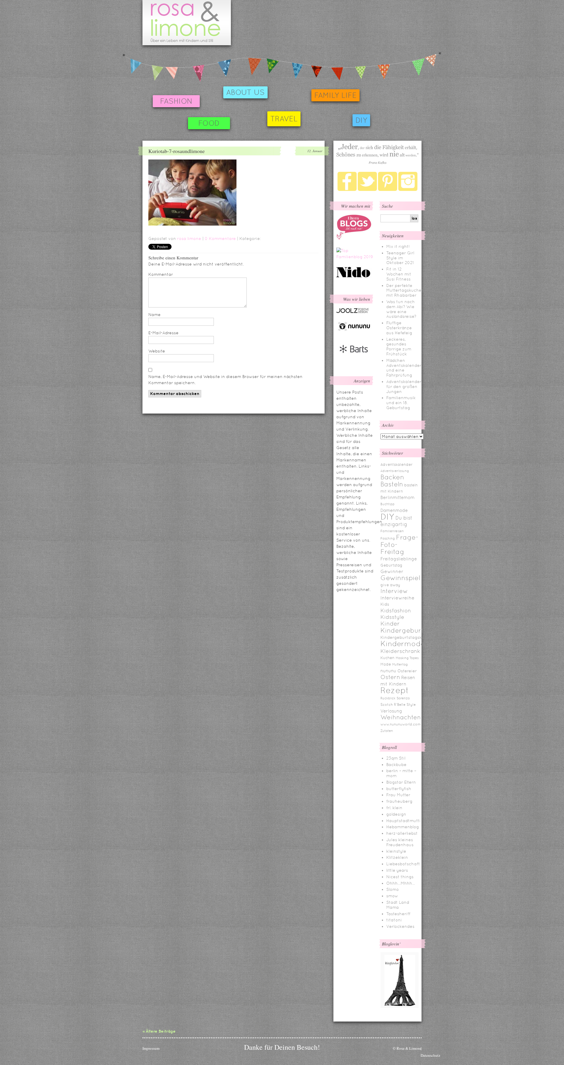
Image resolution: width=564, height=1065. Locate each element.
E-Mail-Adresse (163, 332)
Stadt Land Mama (397, 905)
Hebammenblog (402, 826)
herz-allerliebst (402, 833)
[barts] (354, 358)
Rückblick (387, 698)
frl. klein (394, 807)
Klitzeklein (397, 857)
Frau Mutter (398, 794)
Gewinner (391, 571)
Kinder (390, 623)
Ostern (390, 677)
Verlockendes (400, 926)
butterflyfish (398, 788)
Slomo (392, 889)
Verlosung (391, 710)
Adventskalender (396, 464)
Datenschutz (430, 1055)
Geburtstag (391, 565)
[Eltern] (354, 238)
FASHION (176, 101)
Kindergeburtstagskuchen (407, 637)
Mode (385, 664)
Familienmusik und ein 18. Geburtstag (401, 402)
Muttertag (400, 664)
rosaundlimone (186, 22)
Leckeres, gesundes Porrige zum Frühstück (398, 346)
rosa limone (189, 238)
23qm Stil (395, 758)
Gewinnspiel (400, 578)
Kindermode (402, 643)
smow (392, 895)
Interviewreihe (397, 598)
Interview (394, 591)
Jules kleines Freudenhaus (400, 842)
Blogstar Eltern (401, 782)
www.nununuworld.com (400, 724)
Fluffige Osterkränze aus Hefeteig (399, 327)
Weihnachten (400, 717)
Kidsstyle (392, 617)
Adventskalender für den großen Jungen (404, 386)
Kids (384, 604)
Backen (392, 477)
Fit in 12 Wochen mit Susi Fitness (398, 274)
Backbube (396, 764)
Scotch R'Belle (392, 705)
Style (411, 705)
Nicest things (400, 876)
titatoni (394, 920)
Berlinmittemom (397, 497)
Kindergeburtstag (409, 630)
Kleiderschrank (400, 651)
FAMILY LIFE (335, 95)
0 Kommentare (220, 238)
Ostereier (407, 670)
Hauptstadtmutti (403, 820)
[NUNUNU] (354, 330)
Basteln (391, 484)
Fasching (387, 538)
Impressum (151, 1048)
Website (156, 351)
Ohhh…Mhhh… (400, 883)
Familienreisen (392, 531)
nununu (388, 670)
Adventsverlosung (394, 471)
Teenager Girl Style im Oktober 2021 (400, 258)
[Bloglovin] (399, 1006)
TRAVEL (284, 119)
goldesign (396, 814)
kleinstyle (396, 851)
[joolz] (352, 312)
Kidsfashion (395, 610)
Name (154, 314)
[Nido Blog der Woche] (355, 276)
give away (390, 585)
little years (397, 870)
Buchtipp (387, 504)
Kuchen (387, 658)
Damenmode (394, 510)
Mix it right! (398, 246)
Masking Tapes (407, 658)
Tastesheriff (398, 913)
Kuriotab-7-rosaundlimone (176, 150)
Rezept (394, 690)
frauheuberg (399, 801)
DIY (361, 120)
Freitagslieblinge (398, 558)
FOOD (209, 123)
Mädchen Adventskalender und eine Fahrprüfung (404, 367)
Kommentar (160, 274)
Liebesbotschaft (403, 863)
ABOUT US (245, 92)
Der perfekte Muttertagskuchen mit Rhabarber (405, 290)
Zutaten (386, 731)
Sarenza (403, 698)
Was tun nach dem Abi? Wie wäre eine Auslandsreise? (401, 309)
